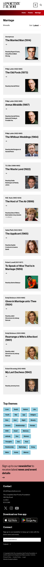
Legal (24, 557)
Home (16, 452)
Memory (25, 431)
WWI (7, 431)
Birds (7, 452)
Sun (17, 436)
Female (32, 425)
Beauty (33, 420)
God (15, 420)
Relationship (9, 447)
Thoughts (8, 442)
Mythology (22, 447)
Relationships (20, 425)
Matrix (16, 559)
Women (26, 436)
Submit (6, 544)
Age (24, 415)
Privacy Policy (7, 557)
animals (7, 436)
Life (34, 409)
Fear (26, 442)
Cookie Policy (17, 557)
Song (33, 447)
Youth (7, 415)
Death (16, 409)
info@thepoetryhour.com (12, 491)
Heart (16, 431)
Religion (33, 415)
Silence (25, 452)
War (16, 415)
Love (7, 409)
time (6, 420)
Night (23, 420)
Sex (18, 442)
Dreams (7, 425)
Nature (25, 409)
